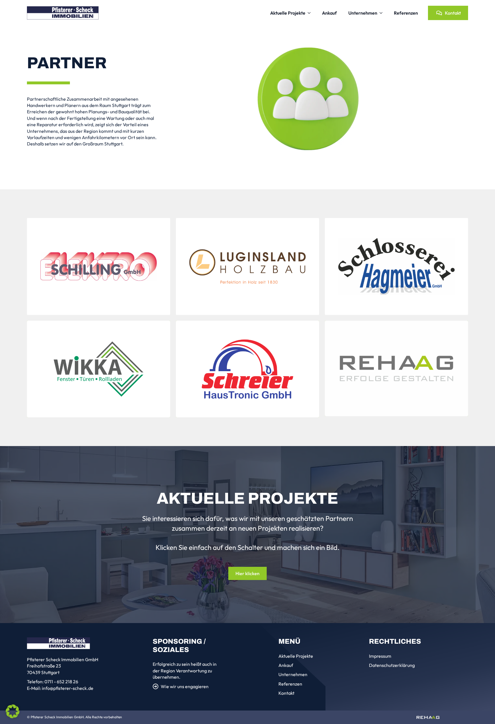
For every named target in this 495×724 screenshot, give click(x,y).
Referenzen (406, 13)
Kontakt (286, 693)
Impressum (380, 656)
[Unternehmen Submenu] (382, 13)
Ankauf (329, 13)
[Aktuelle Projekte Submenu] (310, 13)
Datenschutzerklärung (392, 665)
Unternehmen (362, 13)
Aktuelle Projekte (287, 13)
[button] (12, 711)
